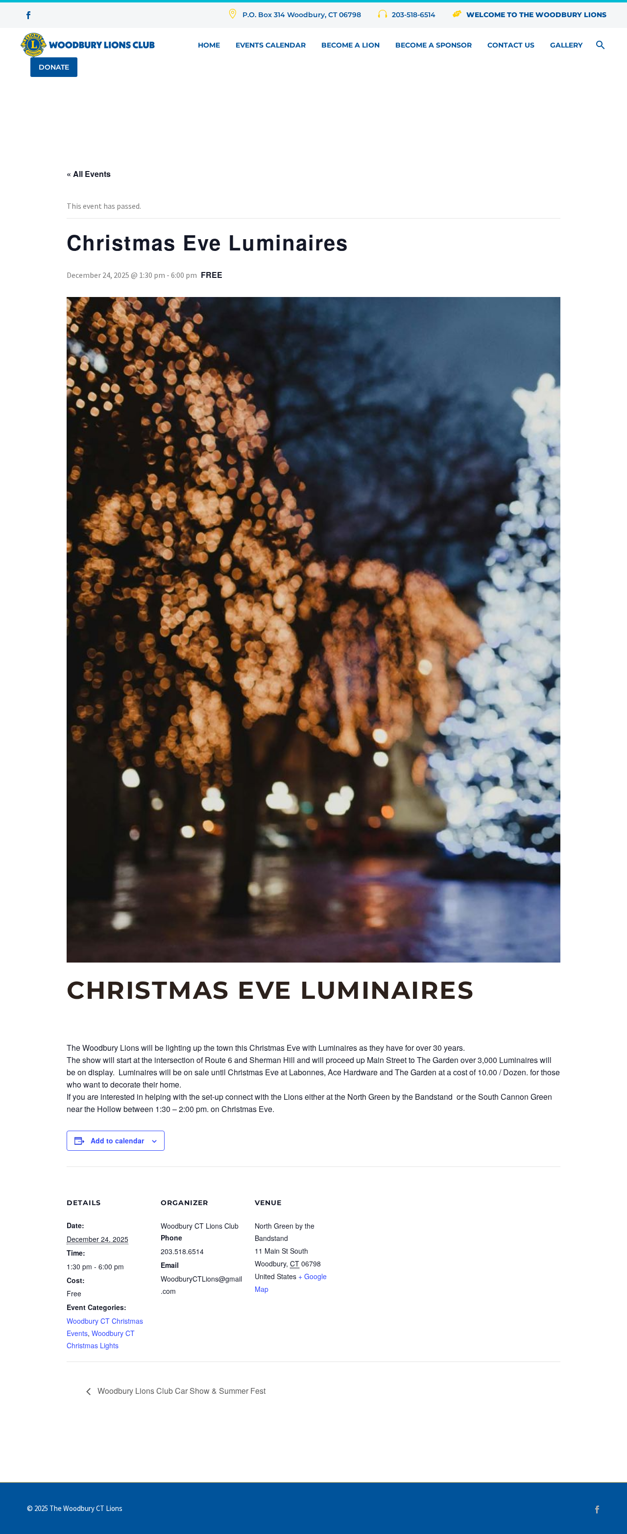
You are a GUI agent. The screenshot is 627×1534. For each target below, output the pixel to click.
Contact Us (510, 45)
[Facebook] (597, 1509)
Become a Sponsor (433, 45)
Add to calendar (117, 1140)
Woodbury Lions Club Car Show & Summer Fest (180, 1390)
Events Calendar (271, 45)
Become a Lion (350, 45)
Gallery (566, 45)
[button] (600, 45)
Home (209, 45)
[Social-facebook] (28, 15)
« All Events (89, 173)
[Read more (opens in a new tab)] (406, 15)
